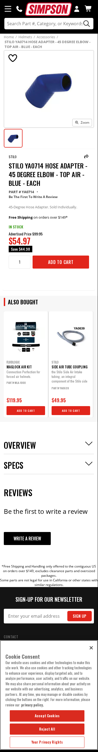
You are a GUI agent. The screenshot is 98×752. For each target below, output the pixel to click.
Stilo (13, 156)
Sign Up (79, 616)
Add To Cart (61, 262)
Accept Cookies (47, 715)
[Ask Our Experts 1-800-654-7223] (19, 9)
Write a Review (27, 538)
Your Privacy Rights (47, 742)
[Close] (91, 648)
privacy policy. (32, 705)
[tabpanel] (26, 364)
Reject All (47, 729)
